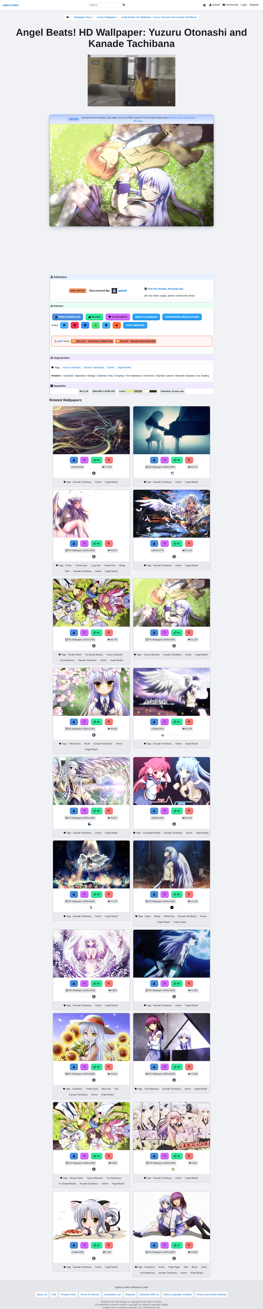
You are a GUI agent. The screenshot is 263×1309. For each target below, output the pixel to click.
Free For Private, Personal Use (165, 288)
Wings (122, 565)
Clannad (101, 375)
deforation (181, 907)
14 (98, 1156)
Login (244, 4)
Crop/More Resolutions (182, 317)
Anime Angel (180, 922)
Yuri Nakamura (134, 375)
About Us (42, 1294)
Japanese (80, 375)
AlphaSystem (100, 824)
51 (178, 721)
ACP (60, 341)
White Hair (169, 916)
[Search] (124, 5)
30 (98, 1067)
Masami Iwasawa (184, 375)
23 (98, 983)
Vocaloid (68, 375)
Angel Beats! (124, 367)
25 (178, 983)
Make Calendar (146, 317)
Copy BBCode (135, 325)
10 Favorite (119, 317)
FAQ (53, 1294)
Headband (149, 1267)
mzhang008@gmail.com (181, 734)
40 (178, 811)
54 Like (95, 317)
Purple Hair (109, 565)
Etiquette (130, 1294)
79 (178, 460)
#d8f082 (130, 391)
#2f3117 (153, 391)
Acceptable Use (112, 1294)
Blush (87, 744)
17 (178, 1245)
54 (98, 543)
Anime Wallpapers (107, 17)
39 (98, 894)
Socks (68, 565)
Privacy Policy (68, 1294)
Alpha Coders (11, 5)
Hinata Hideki (74, 654)
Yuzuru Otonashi (71, 367)
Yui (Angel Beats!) (94, 654)
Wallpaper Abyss (83, 17)
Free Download (69, 317)
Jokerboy (181, 473)
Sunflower (77, 1089)
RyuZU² (181, 1169)
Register (254, 4)
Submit (215, 4)
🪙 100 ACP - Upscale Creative (92, 341)
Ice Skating (202, 375)
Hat (116, 1089)
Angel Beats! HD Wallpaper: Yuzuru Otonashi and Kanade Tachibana (159, 17)
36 (98, 811)
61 (98, 632)
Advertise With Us (149, 1294)
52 (178, 543)
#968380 (138, 391)
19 (178, 1067)
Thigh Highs (174, 1267)
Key (110, 375)
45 (98, 721)
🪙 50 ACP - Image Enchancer (135, 341)
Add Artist (77, 290)
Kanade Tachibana (94, 367)
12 (98, 1245)
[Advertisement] (131, 250)
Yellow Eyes (81, 565)
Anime (110, 367)
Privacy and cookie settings (211, 1294)
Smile (204, 1267)
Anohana (149, 375)
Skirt (67, 571)
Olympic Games (164, 375)
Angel (148, 916)
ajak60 (122, 290)
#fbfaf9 (145, 391)
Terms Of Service (89, 1294)
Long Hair (96, 565)
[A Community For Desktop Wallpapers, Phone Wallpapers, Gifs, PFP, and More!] (67, 17)
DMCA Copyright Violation (177, 1294)
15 (178, 1156)
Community (231, 4)
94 (98, 460)
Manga (91, 375)
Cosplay (119, 375)
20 (178, 894)
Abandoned (100, 907)
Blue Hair (106, 1089)
